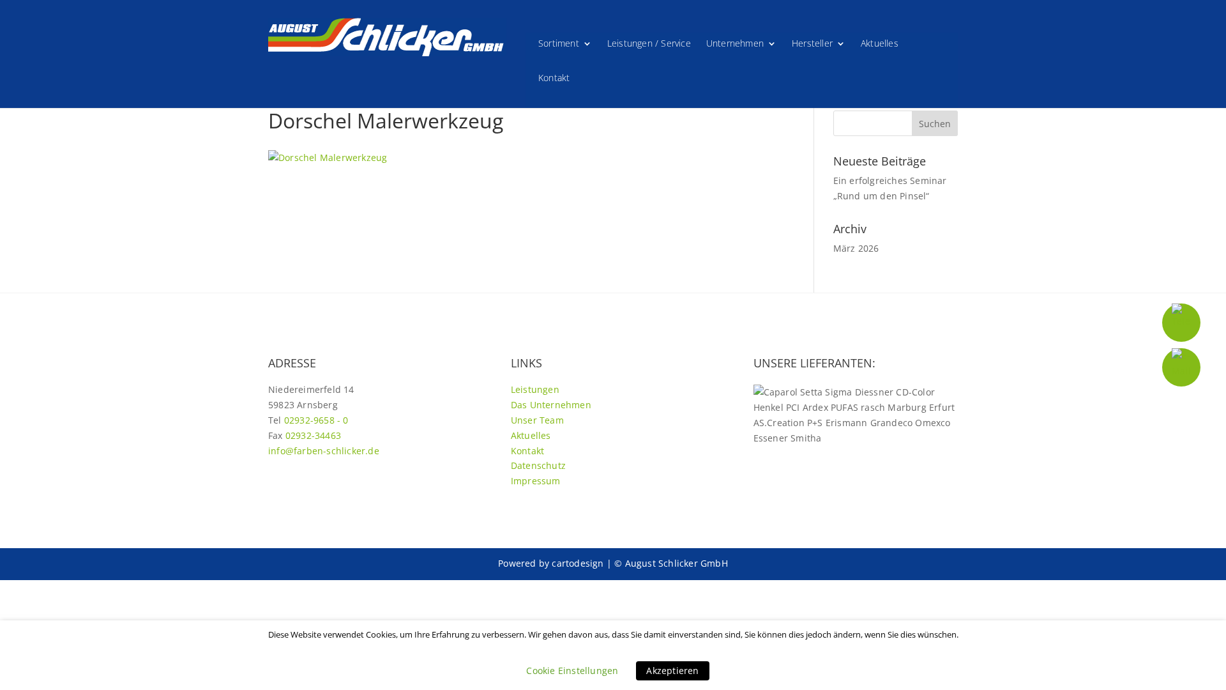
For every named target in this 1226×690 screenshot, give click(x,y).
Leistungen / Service (649, 44)
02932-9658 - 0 (316, 420)
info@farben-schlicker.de (323, 451)
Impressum (536, 481)
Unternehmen (735, 44)
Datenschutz (538, 465)
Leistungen (535, 389)
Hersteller (812, 44)
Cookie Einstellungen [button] (572, 670)
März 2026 (856, 248)
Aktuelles (879, 44)
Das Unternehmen (551, 405)
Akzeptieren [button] (672, 670)
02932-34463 (313, 435)
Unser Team (537, 420)
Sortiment (558, 44)
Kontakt (554, 78)
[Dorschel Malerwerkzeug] (327, 157)
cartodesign (577, 563)
